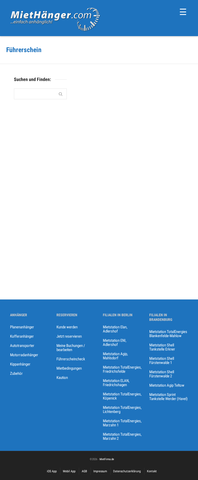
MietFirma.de (107, 459)
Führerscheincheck (70, 359)
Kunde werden (67, 327)
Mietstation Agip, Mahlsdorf (115, 356)
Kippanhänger (20, 364)
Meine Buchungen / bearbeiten (70, 347)
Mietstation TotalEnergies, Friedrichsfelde (122, 369)
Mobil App (69, 471)
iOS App (52, 471)
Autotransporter (22, 345)
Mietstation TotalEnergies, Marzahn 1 (122, 423)
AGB (84, 471)
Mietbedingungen (69, 368)
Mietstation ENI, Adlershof (114, 342)
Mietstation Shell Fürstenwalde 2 (161, 374)
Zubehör (16, 373)
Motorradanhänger (24, 355)
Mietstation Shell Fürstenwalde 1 (161, 360)
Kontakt (152, 471)
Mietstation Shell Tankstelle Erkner (162, 347)
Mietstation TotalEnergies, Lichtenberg (122, 409)
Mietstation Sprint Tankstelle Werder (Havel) (168, 396)
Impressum (100, 471)
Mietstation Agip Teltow (166, 385)
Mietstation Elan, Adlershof (115, 329)
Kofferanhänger (22, 336)
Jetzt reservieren (69, 336)
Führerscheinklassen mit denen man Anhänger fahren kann (94, 135)
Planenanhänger (22, 327)
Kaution (62, 377)
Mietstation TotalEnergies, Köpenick (122, 396)
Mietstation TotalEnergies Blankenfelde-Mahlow (168, 333)
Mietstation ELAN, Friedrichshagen (116, 382)
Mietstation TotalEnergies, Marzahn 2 (122, 436)
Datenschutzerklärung (127, 471)
